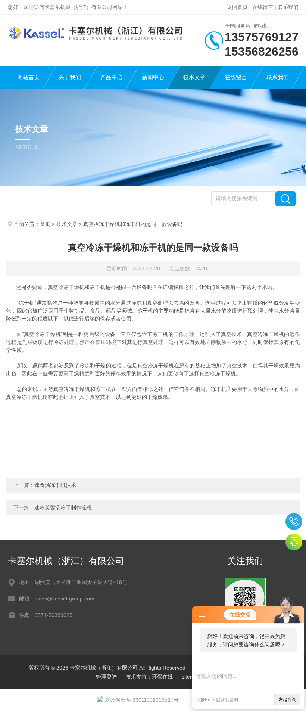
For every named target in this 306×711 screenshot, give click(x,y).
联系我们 (288, 7)
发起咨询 (287, 699)
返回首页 (237, 7)
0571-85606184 (293, 521)
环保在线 (162, 677)
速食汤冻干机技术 (55, 485)
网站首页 (28, 77)
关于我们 (70, 77)
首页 (45, 224)
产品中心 (111, 77)
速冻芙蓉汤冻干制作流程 (63, 507)
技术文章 (194, 77)
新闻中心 (153, 77)
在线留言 (262, 7)
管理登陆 (106, 677)
